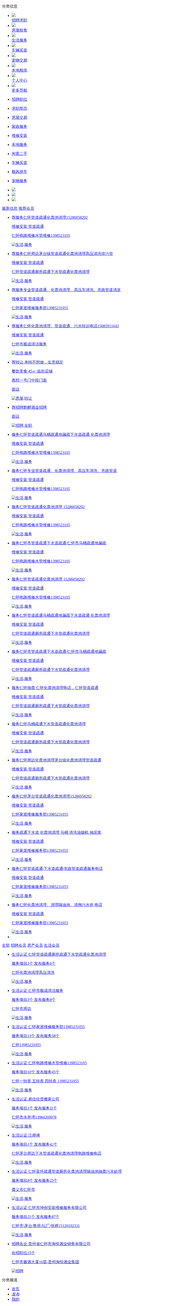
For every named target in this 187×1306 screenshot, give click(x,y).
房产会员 (35, 945)
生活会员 (51, 945)
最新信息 (10, 208)
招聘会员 (18, 945)
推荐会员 (26, 208)
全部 (6, 945)
